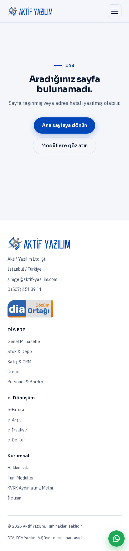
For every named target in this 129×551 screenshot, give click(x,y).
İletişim (15, 498)
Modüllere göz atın (64, 146)
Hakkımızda (19, 467)
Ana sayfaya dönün (64, 125)
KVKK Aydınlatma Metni (30, 488)
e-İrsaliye (17, 430)
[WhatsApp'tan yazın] (116, 538)
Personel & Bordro (25, 382)
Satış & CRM (19, 362)
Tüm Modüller (21, 478)
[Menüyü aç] (114, 11)
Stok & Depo (20, 351)
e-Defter (16, 440)
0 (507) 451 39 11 (25, 289)
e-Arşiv (15, 420)
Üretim (14, 372)
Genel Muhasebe (24, 341)
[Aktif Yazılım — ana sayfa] (30, 11)
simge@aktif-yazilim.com (32, 279)
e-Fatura (16, 409)
